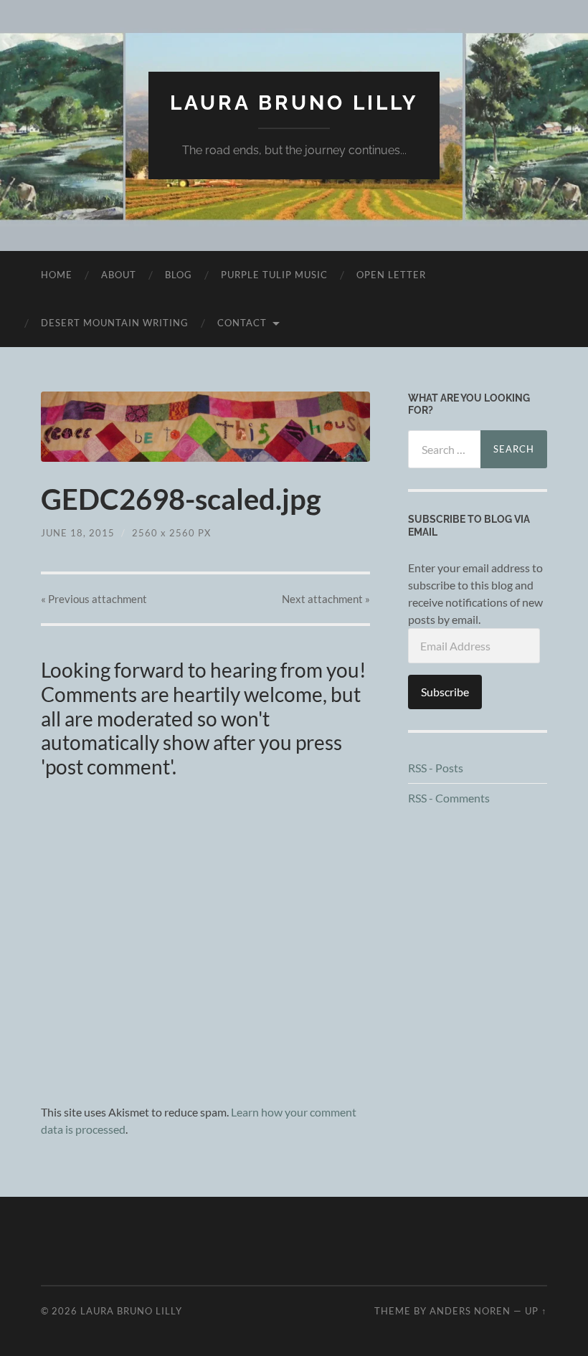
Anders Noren (470, 1311)
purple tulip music (274, 274)
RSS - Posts (435, 767)
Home (56, 274)
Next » (326, 598)
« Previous (94, 598)
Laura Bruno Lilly (294, 103)
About (118, 274)
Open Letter (391, 274)
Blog (178, 274)
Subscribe (445, 691)
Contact (242, 322)
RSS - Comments (449, 798)
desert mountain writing (115, 322)
